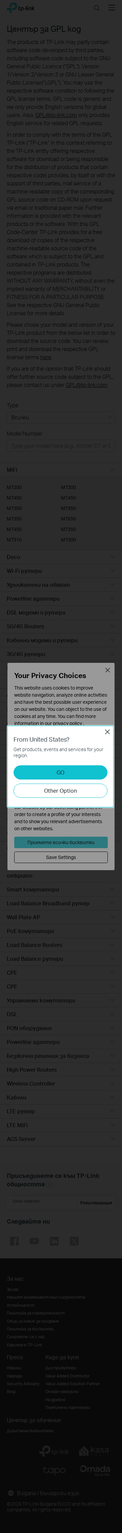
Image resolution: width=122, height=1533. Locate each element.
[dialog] (61, 766)
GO (60, 772)
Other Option (60, 790)
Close (107, 732)
